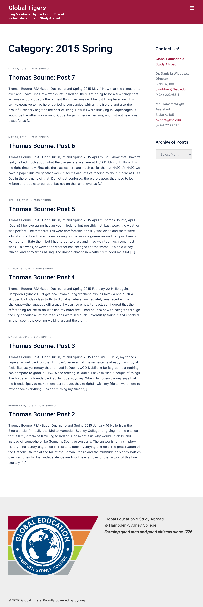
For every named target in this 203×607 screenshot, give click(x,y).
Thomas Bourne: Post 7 (41, 77)
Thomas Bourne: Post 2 (41, 414)
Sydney (80, 600)
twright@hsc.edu (168, 120)
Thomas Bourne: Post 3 (41, 346)
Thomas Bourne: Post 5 (41, 209)
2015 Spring (40, 68)
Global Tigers (27, 7)
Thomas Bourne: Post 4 (41, 277)
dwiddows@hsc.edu (171, 89)
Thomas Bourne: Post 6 (41, 146)
